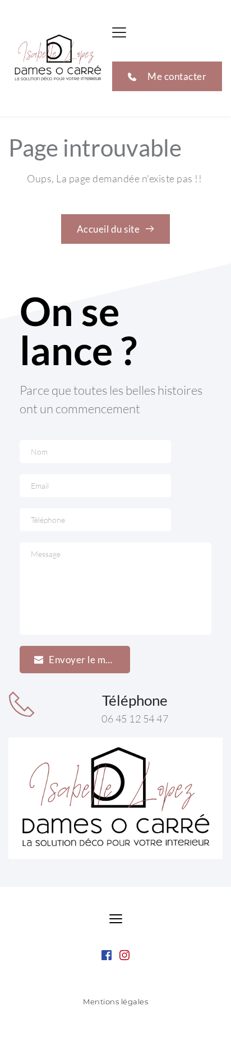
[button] (119, 32)
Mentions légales (115, 1001)
